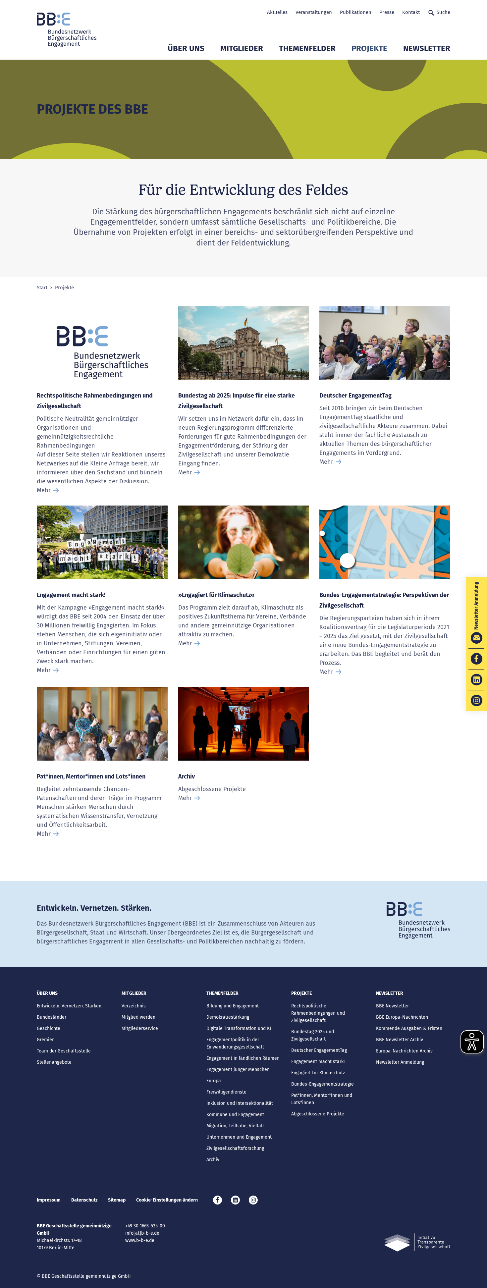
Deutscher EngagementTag (355, 395)
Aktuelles (277, 12)
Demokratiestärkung (227, 1017)
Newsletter (426, 48)
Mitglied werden (138, 1017)
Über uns (186, 48)
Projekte (369, 48)
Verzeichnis (134, 1006)
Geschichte (48, 1028)
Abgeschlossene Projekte (317, 1114)
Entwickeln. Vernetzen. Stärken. (69, 1006)
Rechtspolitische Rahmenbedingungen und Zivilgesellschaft (318, 1013)
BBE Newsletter (392, 1006)
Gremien (46, 1040)
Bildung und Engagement (232, 1006)
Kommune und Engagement (235, 1114)
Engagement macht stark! (71, 595)
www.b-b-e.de (139, 1240)
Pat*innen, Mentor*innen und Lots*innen (91, 776)
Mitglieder (241, 48)
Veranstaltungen (314, 12)
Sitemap (117, 1200)
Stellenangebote (54, 1062)
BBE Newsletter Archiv (399, 1040)
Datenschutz (84, 1200)
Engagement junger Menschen (238, 1069)
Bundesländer (51, 1017)
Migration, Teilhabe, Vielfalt (235, 1126)
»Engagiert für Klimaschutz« (216, 595)
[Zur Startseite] (66, 30)
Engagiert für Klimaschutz (318, 1073)
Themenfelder (307, 48)
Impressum (49, 1200)
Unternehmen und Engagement (239, 1137)
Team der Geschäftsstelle (64, 1051)
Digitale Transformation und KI (238, 1028)
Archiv (186, 776)
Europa (213, 1081)
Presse (386, 12)
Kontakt (411, 12)
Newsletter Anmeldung (400, 1062)
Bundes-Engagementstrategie (322, 1084)
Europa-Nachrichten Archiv (404, 1051)
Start (42, 287)
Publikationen (355, 12)
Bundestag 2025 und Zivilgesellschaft (312, 1035)
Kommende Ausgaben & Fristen (409, 1028)
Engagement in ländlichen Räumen (243, 1058)
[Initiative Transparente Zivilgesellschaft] (417, 1242)
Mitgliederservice (140, 1028)
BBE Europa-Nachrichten (402, 1017)
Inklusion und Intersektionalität (239, 1103)
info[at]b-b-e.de (142, 1233)
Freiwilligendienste (226, 1092)
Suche (443, 12)
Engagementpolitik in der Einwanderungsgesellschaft (235, 1043)
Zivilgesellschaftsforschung (235, 1148)
